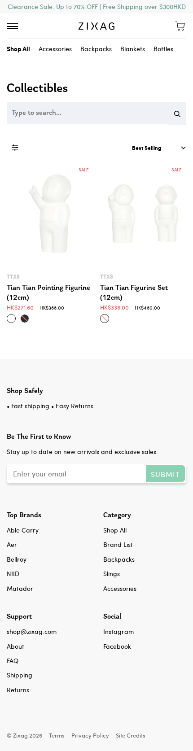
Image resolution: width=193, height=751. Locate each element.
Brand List (118, 544)
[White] (11, 318)
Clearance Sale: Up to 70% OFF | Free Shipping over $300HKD (97, 6)
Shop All (115, 530)
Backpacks (96, 48)
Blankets (132, 48)
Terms (57, 735)
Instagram (118, 631)
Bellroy (16, 559)
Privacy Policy (90, 735)
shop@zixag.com (32, 631)
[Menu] (12, 26)
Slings (111, 573)
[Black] (25, 318)
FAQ (12, 660)
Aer (12, 544)
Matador (20, 588)
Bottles (163, 48)
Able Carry (23, 530)
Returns (18, 690)
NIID (13, 573)
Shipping (19, 675)
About (15, 646)
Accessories (55, 48)
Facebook (117, 646)
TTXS (13, 276)
